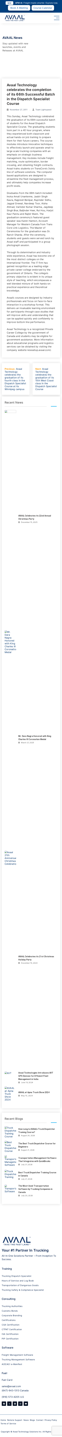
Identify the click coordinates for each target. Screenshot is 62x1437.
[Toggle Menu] (56, 18)
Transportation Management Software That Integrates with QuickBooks (37, 1159)
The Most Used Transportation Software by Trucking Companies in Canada (35, 1189)
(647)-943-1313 (10, 1390)
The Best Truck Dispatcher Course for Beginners (37, 1145)
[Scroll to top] (56, 1428)
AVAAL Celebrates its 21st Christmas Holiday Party (36, 958)
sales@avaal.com (11, 1386)
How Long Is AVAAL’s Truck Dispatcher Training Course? (36, 1130)
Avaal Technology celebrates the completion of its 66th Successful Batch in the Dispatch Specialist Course (31, 94)
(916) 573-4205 (10, 1396)
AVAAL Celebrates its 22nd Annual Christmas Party (34, 517)
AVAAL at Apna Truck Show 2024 (33, 1092)
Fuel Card (7, 1379)
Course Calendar (42, 7)
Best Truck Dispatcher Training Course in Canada (37, 1174)
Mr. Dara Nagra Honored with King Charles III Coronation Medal (34, 737)
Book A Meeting (19, 7)
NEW (9, 3)
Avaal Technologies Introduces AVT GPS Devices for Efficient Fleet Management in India (35, 1076)
